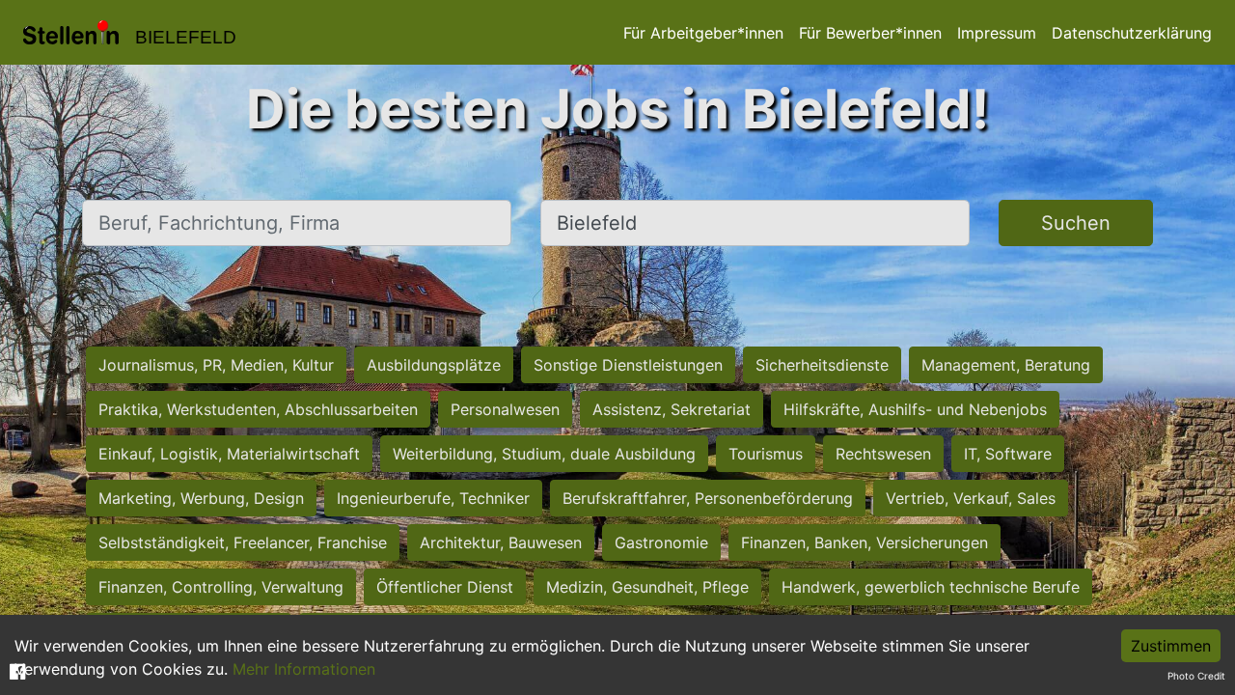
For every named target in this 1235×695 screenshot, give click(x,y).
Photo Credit (1196, 675)
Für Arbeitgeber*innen (703, 32)
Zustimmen (1171, 645)
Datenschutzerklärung (1132, 32)
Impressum (996, 32)
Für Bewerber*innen (870, 32)
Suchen (1076, 223)
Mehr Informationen (304, 669)
